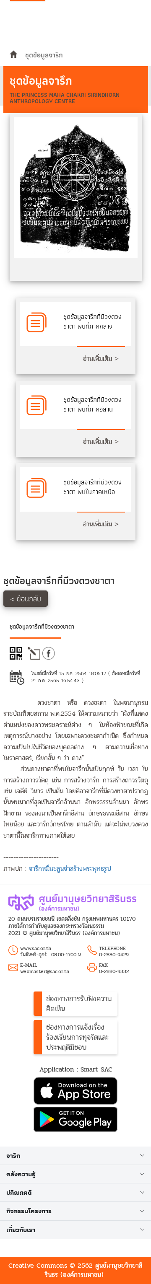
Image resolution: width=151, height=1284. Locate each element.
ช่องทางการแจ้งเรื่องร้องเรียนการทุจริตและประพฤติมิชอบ (77, 1037)
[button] (75, 1092)
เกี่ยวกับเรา (20, 1229)
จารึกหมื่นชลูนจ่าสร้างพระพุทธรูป (70, 868)
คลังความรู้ (20, 1174)
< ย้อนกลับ (25, 599)
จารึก (13, 1155)
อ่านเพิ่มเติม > (101, 358)
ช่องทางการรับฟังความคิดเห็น (79, 1004)
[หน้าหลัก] (13, 55)
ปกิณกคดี (19, 1192)
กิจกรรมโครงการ (29, 1211)
